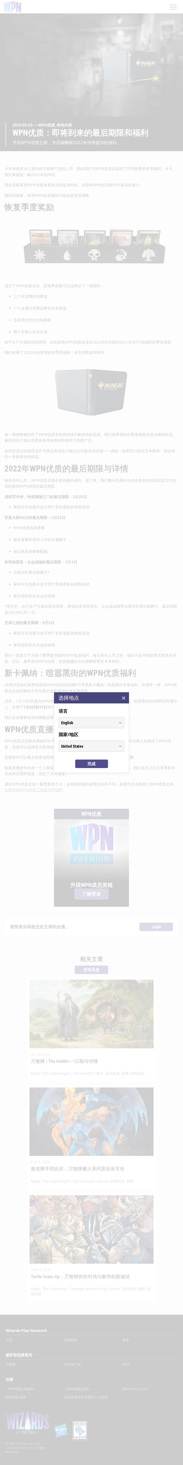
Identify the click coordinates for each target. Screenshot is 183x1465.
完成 (91, 763)
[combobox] (87, 722)
